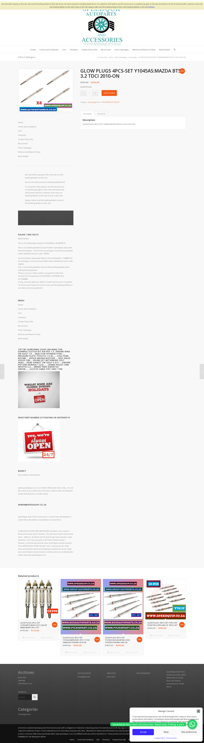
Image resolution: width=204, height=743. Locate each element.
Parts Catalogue (26, 57)
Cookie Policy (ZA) (25, 321)
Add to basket (109, 93)
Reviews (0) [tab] (101, 114)
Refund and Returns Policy (29, 334)
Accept (143, 732)
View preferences (189, 732)
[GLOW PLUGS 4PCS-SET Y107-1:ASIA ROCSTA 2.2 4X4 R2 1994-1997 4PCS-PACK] (202, 371)
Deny (166, 732)
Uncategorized (24, 714)
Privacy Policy (171, 738)
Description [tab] (87, 114)
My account (23, 326)
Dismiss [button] (151, 7)
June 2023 (22, 677)
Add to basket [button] (29, 637)
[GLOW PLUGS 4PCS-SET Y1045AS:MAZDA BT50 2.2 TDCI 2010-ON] (2, 371)
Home (20, 304)
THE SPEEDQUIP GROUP (110, 102)
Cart (20, 313)
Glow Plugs (92, 102)
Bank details (23, 156)
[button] (198, 711)
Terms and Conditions (27, 309)
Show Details (48, 637)
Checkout (22, 317)
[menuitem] (33, 49)
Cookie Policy (159, 738)
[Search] (173, 49)
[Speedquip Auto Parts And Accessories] (102, 25)
